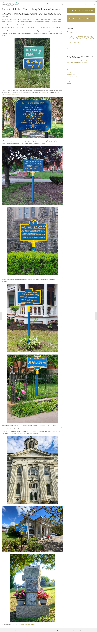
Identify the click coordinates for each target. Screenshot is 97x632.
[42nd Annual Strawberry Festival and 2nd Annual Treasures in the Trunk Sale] (1, 316)
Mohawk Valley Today (12, 630)
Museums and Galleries (71, 74)
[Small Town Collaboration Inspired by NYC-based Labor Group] (96, 316)
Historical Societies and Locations (74, 76)
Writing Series (70, 81)
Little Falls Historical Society (27, 624)
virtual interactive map (43, 92)
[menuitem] (47, 4)
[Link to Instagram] (90, 4)
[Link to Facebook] (92, 4)
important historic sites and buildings (11, 94)
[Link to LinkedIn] (94, 4)
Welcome (69, 72)
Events (68, 78)
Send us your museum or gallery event (77, 60)
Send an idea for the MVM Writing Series (77, 62)
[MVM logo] (10, 4)
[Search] (85, 4)
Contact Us (69, 83)
